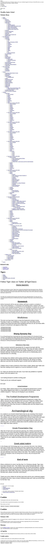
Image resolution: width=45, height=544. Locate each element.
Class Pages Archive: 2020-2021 (14, 141)
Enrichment (7, 75)
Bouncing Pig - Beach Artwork (18, 245)
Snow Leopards (10, 94)
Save (11, 542)
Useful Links (7, 65)
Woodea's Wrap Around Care (13, 29)
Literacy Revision (15, 231)
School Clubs (7, 83)
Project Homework (15, 235)
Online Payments (8, 81)
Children (4, 92)
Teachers (9, 23)
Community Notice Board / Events (11, 72)
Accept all (7, 506)
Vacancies (7, 30)
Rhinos (9, 96)
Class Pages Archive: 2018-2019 (14, 196)
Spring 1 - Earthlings (16, 205)
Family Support (8, 76)
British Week (14, 181)
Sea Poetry (14, 226)
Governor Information (9, 31)
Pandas (9, 95)
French (9, 45)
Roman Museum (15, 190)
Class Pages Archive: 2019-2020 (14, 156)
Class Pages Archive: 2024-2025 (14, 102)
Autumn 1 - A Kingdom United (18, 208)
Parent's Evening (15, 180)
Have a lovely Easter (16, 232)
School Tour (7, 20)
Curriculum (7, 38)
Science (9, 50)
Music (9, 49)
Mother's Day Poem (16, 234)
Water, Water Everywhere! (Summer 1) (19, 175)
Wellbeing (7, 86)
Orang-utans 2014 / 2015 (16, 243)
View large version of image (6, 327)
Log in (5, 6)
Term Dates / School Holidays (10, 64)
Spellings (14, 177)
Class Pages (7, 93)
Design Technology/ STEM (13, 42)
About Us (4, 18)
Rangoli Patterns (15, 238)
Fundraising (7, 70)
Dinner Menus (7, 74)
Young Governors (11, 255)
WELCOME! (14, 250)
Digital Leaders (10, 258)
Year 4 (13, 153)
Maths (9, 48)
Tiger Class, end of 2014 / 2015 (18, 251)
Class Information (15, 200)
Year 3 (13, 152)
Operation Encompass (12, 60)
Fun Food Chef (17, 207)
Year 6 (13, 155)
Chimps (9, 97)
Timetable (14, 184)
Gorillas (9, 99)
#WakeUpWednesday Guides (13, 89)
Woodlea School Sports (9, 90)
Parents (4, 71)
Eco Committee (10, 256)
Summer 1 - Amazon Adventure (18, 202)
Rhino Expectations (15, 179)
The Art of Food (15, 176)
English (9, 43)
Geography (10, 46)
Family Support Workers (12, 27)
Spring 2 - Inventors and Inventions (18, 203)
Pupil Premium (8, 56)
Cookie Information (6, 488)
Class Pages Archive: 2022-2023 (14, 122)
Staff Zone (7, 33)
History (9, 47)
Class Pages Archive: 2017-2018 (14, 170)
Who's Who (7, 22)
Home (4, 17)
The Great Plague (15, 186)
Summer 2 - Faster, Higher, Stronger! (19, 201)
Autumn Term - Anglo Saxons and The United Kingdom (22, 161)
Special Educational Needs (10, 62)
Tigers (9, 101)
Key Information (6, 36)
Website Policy (5, 489)
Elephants (9, 98)
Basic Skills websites (16, 242)
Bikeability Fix (15, 160)
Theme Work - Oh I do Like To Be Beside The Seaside (22, 229)
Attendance (7, 37)
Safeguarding (7, 58)
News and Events (6, 66)
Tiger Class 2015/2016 (16, 253)
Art (8, 40)
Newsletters (7, 69)
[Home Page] (0, 9)
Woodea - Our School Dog (12, 28)
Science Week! (15, 204)
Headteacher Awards (9, 79)
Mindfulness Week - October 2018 (18, 209)
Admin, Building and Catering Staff (14, 26)
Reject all (2, 506)
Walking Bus (7, 85)
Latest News (7, 67)
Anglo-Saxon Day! (15, 159)
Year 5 (13, 154)
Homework (12, 150)
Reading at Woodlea (9, 82)
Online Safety (10, 59)
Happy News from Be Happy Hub (14, 87)
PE (8, 51)
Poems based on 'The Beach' (17, 228)
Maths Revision (15, 233)
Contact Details (8, 21)
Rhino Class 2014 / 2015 (16, 223)
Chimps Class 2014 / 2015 (17, 225)
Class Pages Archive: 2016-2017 (14, 218)
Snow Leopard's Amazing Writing (18, 158)
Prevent (9, 61)
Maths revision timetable (16, 248)
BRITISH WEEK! (15, 252)
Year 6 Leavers (8, 259)
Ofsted (6, 54)
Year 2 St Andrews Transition (10, 91)
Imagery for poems (15, 236)
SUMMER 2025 (11, 77)
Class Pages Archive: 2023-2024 (14, 112)
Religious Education (11, 52)
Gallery (6, 78)
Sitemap (4, 487)
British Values (7, 35)
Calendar (6, 68)
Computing (10, 44)
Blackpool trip (14, 222)
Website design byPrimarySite (9, 492)
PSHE (9, 39)
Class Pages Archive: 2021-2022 (14, 131)
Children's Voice (8, 254)
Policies (6, 55)
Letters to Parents (8, 80)
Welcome (7, 19)
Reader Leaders (10, 257)
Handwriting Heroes (16, 185)
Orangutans (10, 100)
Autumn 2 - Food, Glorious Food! (18, 206)
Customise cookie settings (14, 506)
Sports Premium (8, 63)
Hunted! (13, 174)
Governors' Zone (8, 32)
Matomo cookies (6, 527)
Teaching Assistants (11, 24)
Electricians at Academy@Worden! (18, 182)
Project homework (15, 191)
